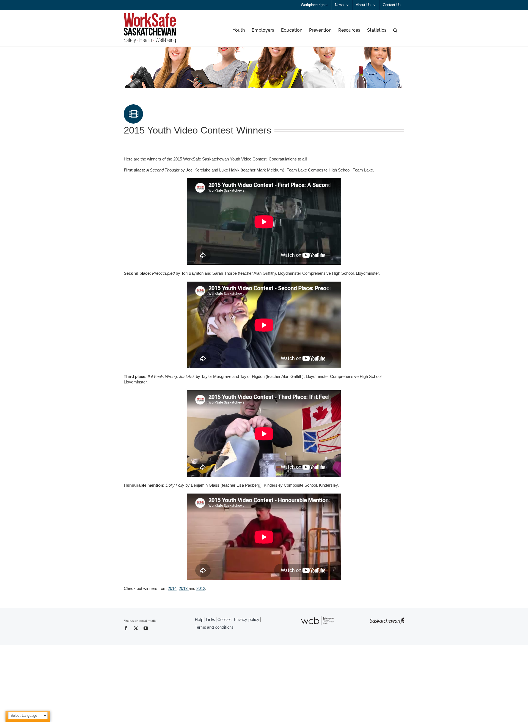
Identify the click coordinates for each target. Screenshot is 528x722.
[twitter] (136, 628)
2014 (172, 588)
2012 (200, 588)
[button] (395, 30)
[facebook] (126, 628)
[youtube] (146, 628)
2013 (184, 588)
